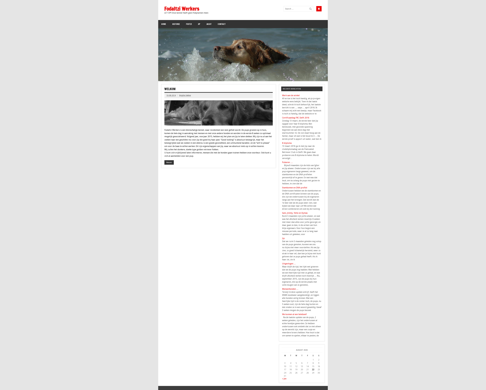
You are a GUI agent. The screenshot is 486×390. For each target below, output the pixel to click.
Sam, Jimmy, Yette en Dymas (295, 213)
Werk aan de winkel (291, 95)
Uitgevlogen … (289, 263)
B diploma (287, 143)
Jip (199, 24)
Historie (176, 24)
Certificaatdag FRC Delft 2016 (295, 118)
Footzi (189, 24)
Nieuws (169, 162)
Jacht (208, 24)
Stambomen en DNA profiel (294, 187)
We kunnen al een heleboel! (294, 314)
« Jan (284, 378)
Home (163, 24)
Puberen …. (287, 162)
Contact (222, 24)
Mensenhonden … (290, 289)
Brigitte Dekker (185, 95)
